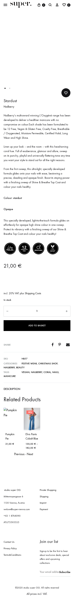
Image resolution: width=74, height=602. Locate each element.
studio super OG (12, 490)
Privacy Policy (10, 548)
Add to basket (37, 325)
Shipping (44, 496)
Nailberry (9, 106)
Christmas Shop (47, 363)
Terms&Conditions (12, 554)
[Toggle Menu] (5, 5)
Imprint (43, 502)
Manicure (10, 376)
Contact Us (9, 541)
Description (12, 389)
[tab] (37, 389)
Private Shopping (48, 490)
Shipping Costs (33, 293)
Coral (47, 372)
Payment (44, 509)
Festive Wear (29, 363)
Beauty (20, 367)
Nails (55, 372)
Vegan (25, 372)
